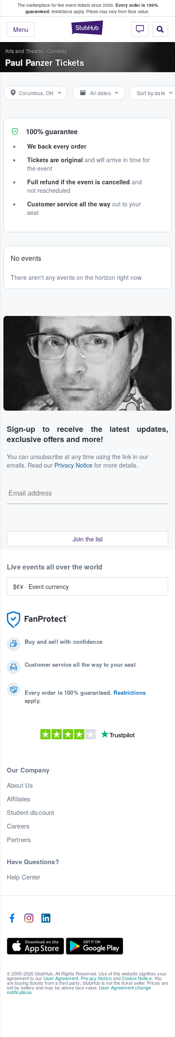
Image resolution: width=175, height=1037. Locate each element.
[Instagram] (29, 918)
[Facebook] (12, 918)
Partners (19, 839)
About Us (20, 785)
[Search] (160, 29)
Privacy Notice (73, 465)
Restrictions (129, 692)
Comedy (57, 50)
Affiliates (19, 798)
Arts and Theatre (24, 50)
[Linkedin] (46, 918)
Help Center (24, 877)
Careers (18, 826)
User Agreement (60, 978)
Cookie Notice (137, 978)
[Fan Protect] (37, 619)
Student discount (30, 812)
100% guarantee (52, 131)
